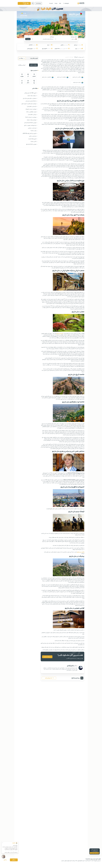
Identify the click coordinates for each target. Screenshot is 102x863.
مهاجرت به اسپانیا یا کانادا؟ (30, 117)
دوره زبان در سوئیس (32, 128)
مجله (60, 3)
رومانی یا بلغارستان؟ (32, 114)
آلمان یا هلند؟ (33, 141)
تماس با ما (51, 3)
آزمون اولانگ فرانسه (32, 139)
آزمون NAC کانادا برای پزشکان (30, 93)
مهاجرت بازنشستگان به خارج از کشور (28, 103)
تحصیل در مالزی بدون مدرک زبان (29, 98)
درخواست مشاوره (33, 65)
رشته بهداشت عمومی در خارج (30, 125)
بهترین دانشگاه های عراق (31, 144)
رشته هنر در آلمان (32, 136)
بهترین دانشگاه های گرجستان (30, 122)
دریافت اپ (21, 58)
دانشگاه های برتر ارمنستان (31, 101)
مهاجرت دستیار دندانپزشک (31, 109)
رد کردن (5, 860)
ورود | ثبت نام (38, 3)
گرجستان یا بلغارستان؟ (31, 106)
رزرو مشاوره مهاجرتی (24, 3)
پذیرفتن (13, 860)
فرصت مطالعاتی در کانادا (31, 112)
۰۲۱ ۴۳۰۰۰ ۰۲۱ (95, 851)
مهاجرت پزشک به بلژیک (31, 120)
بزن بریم (28, 39)
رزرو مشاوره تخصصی (94, 853)
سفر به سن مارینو (59, 333)
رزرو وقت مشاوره (47, 656)
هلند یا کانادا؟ (33, 130)
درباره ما (56, 3)
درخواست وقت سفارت (31, 95)
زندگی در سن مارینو (80, 552)
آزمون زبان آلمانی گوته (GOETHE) (29, 133)
